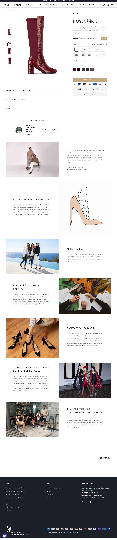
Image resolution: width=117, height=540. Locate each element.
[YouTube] (90, 502)
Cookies (48, 497)
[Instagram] (86, 502)
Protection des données (53, 488)
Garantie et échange (12, 494)
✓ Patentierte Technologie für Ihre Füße (58, 1)
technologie (51, 5)
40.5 (103, 55)
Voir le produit (49, 130)
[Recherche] (108, 5)
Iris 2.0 (14, 10)
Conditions (49, 494)
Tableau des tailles (97, 44)
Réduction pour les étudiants (14, 497)
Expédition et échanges (16, 100)
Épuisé (90, 74)
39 (83, 55)
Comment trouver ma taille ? (14, 488)
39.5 (89, 55)
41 (76, 61)
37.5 (96, 49)
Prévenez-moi (89, 80)
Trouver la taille (86, 5)
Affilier (8, 501)
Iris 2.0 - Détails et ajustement (18, 91)
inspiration (10, 108)
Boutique (30, 5)
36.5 (83, 49)
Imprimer (49, 491)
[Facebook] (82, 502)
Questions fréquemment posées (15, 491)
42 (83, 61)
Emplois (8, 510)
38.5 (76, 55)
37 (90, 49)
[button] (4, 535)
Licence (8, 504)
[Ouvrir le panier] (112, 5)
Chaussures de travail (12, 507)
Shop (8, 10)
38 (103, 49)
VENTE (40, 5)
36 (77, 49)
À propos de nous (68, 5)
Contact (8, 514)
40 (96, 55)
